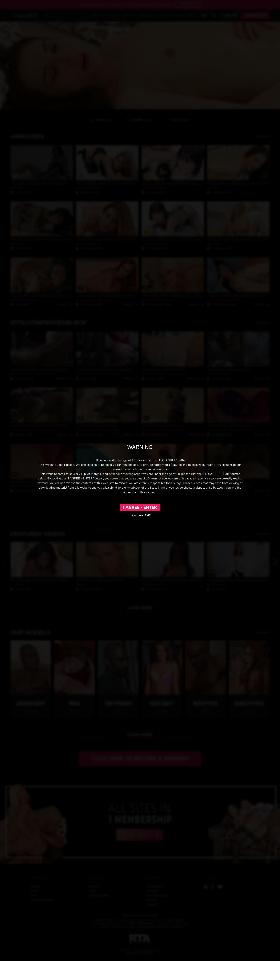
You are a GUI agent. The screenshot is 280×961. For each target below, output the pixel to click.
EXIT (147, 515)
